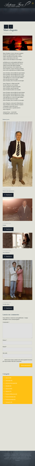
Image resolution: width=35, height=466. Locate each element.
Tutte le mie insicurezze (8, 191)
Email (5, 346)
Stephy (4, 225)
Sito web (5, 353)
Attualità (7, 386)
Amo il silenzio (6, 252)
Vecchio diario (6, 304)
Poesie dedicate (9, 396)
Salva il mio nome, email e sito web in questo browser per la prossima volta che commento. (17, 360)
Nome (5, 340)
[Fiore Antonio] (17, 4)
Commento (6, 322)
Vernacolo (8, 402)
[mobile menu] (32, 3)
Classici (7, 391)
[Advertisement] (17, 426)
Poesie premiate (9, 399)
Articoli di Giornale (10, 383)
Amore (7, 378)
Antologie (7, 380)
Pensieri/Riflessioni (10, 394)
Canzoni (7, 388)
